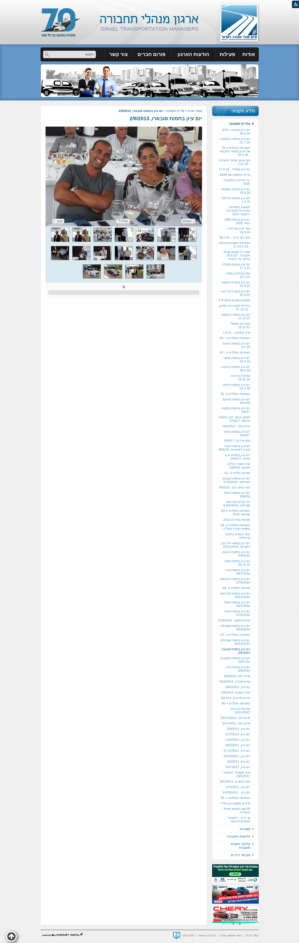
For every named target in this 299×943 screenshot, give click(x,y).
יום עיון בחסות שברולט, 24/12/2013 (235, 641)
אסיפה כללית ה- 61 (237, 473)
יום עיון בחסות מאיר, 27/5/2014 (236, 613)
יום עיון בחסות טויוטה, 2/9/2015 (235, 553)
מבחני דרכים (240, 855)
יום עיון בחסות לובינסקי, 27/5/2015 (234, 580)
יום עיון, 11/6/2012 (237, 739)
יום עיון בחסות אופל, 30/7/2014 (236, 604)
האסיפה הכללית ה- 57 (235, 634)
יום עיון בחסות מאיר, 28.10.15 (236, 562)
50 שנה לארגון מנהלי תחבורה (236, 810)
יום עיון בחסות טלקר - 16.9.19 (236, 359)
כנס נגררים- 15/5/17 (237, 440)
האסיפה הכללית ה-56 (236, 703)
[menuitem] (249, 54)
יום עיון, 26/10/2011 (236, 756)
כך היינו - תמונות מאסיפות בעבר (239, 819)
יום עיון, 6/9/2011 (238, 761)
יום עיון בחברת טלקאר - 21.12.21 (234, 316)
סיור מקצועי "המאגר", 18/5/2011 (236, 774)
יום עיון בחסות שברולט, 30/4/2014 (235, 627)
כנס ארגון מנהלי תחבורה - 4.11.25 (234, 162)
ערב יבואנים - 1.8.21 (236, 332)
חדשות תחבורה (238, 836)
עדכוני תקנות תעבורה (240, 845)
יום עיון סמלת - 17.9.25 (234, 169)
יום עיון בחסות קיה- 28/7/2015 (237, 571)
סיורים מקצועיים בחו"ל (235, 803)
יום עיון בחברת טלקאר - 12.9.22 (234, 284)
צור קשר (118, 54)
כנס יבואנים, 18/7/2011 (234, 781)
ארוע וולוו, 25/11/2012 (235, 718)
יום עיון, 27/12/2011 (236, 750)
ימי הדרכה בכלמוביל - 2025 (236, 181)
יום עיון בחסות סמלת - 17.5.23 (235, 266)
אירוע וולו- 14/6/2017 (236, 426)
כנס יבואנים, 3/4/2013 (235, 692)
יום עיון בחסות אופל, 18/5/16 (236, 494)
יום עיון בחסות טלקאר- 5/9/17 (235, 409)
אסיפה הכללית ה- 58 (236, 588)
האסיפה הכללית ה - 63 (235, 352)
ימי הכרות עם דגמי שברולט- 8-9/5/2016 (236, 503)
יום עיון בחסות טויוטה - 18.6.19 (235, 368)
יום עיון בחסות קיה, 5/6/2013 (237, 668)
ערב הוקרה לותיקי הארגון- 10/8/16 (238, 465)
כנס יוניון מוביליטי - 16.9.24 (237, 230)
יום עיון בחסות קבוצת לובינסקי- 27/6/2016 (236, 480)
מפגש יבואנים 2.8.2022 (234, 300)
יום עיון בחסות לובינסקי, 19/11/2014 (234, 595)
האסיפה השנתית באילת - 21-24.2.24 (234, 244)
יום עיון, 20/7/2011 (237, 767)
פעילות (227, 54)
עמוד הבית (195, 111)
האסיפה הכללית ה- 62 (235, 394)
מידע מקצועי (243, 110)
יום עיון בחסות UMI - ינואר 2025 (236, 221)
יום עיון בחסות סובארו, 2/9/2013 (166, 118)
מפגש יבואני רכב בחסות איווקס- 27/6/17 (234, 418)
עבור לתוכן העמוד (149, 4)
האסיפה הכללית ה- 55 (235, 798)
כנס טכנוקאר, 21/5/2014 (234, 620)
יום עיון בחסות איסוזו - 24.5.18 (235, 386)
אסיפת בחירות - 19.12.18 (239, 377)
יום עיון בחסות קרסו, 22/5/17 (236, 433)
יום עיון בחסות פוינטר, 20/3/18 (235, 400)
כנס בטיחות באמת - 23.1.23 (237, 275)
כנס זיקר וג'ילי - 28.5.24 (234, 237)
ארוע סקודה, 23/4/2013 (234, 681)
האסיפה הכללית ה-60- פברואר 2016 (235, 512)
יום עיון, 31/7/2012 (237, 734)
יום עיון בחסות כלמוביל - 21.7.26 (234, 140)
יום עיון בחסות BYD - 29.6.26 (236, 131)
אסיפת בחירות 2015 (236, 519)
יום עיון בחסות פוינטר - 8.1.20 (235, 345)
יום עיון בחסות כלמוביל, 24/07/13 (234, 659)
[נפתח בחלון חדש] (176, 935)
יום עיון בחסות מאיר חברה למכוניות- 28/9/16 (234, 447)
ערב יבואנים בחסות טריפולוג (237, 535)
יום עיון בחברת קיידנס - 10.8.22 (235, 292)
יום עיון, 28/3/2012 (237, 745)
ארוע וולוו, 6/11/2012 (236, 723)
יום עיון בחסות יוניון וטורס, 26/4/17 (237, 456)
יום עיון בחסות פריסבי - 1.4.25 (235, 199)
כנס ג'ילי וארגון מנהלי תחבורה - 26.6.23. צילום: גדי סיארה (236, 255)
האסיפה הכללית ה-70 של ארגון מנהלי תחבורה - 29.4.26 (235, 151)
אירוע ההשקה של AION (235, 174)
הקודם (187, 221)
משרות (245, 829)
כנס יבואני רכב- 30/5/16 (234, 487)
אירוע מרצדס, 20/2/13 (235, 698)
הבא (60, 221)
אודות (248, 54)
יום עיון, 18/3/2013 (237, 687)
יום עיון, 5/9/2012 (238, 728)
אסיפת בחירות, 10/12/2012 (240, 710)
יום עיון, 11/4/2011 (237, 787)
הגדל (124, 221)
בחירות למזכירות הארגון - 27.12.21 (234, 307)
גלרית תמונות (175, 111)
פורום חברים (151, 54)
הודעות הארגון (193, 54)
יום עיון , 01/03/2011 (236, 792)
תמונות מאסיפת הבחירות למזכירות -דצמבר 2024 (238, 210)
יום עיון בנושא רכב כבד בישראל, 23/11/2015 (235, 544)
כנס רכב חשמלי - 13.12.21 (239, 325)
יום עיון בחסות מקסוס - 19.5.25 (235, 190)
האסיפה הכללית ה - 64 (235, 338)
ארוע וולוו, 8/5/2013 (237, 676)
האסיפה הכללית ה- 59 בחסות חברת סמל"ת (235, 526)
